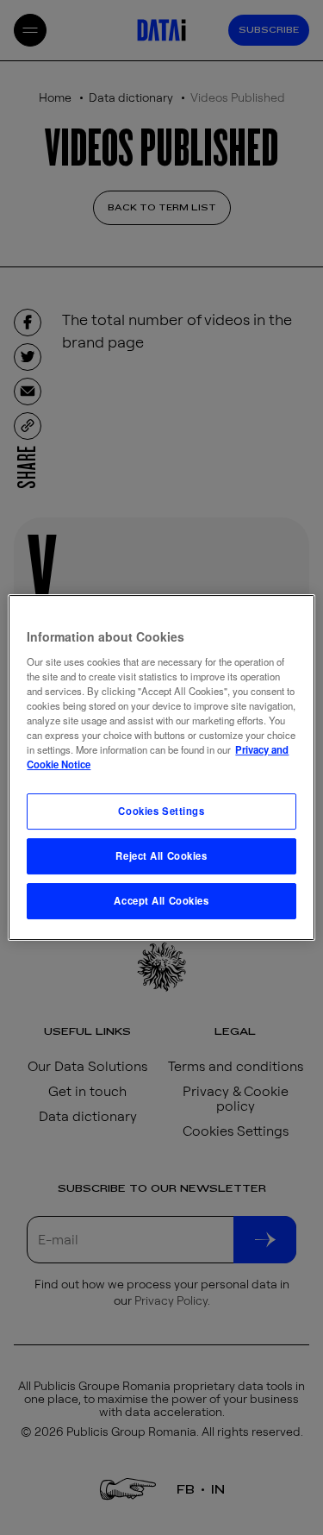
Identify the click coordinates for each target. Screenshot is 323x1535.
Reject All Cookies (161, 855)
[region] (161, 767)
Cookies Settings (161, 811)
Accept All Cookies (161, 900)
